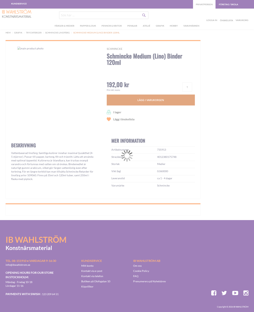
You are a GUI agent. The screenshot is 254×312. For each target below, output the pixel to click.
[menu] (127, 26)
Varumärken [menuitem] (191, 25)
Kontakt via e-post (91, 270)
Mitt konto (87, 265)
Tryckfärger (34, 32)
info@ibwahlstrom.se (18, 264)
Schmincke (114, 48)
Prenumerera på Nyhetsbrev (149, 281)
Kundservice (19, 3)
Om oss (137, 265)
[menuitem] (64, 26)
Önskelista (226, 16)
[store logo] (17, 14)
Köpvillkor (87, 286)
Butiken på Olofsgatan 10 (95, 281)
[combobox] (103, 15)
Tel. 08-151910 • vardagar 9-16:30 (31, 260)
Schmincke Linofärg (57, 32)
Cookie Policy (141, 270)
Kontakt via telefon (92, 276)
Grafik (18, 32)
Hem (8, 32)
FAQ (135, 276)
